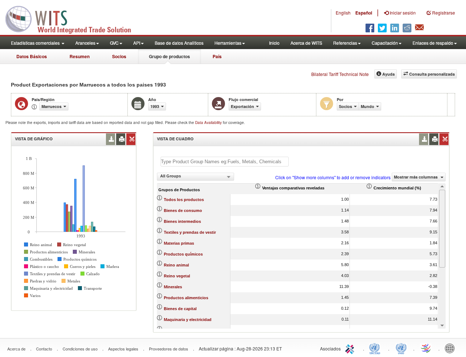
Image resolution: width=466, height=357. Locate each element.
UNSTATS (401, 348)
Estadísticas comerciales (36, 43)
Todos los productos (184, 199)
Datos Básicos (31, 56)
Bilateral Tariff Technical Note (340, 74)
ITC (351, 348)
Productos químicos (183, 254)
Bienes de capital (180, 308)
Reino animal (176, 265)
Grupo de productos (169, 56)
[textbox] (225, 162)
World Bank (451, 348)
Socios (119, 56)
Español (363, 12)
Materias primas (179, 243)
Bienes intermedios (182, 221)
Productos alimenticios (186, 298)
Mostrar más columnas (416, 177)
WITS (73, 18)
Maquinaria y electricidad (188, 319)
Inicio (274, 43)
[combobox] (195, 177)
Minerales (173, 287)
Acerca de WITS (306, 43)
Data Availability (209, 122)
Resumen (80, 56)
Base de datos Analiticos (179, 43)
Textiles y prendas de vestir (190, 232)
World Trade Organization (426, 348)
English (343, 12)
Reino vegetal (177, 276)
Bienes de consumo (183, 210)
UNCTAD (376, 348)
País (217, 56)
